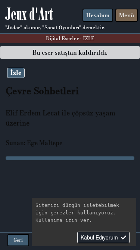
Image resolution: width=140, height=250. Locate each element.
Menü (126, 15)
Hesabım (97, 15)
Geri (18, 240)
